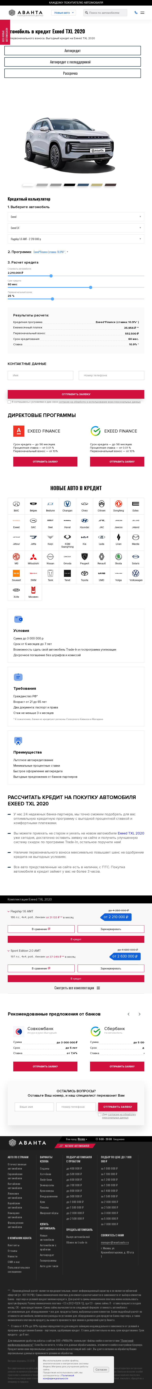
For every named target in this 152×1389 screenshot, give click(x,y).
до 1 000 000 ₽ (75, 1202)
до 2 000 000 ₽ (75, 1213)
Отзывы (12, 1250)
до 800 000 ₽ (74, 1190)
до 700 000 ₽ (74, 1185)
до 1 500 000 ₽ (75, 1207)
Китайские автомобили (15, 1185)
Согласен (101, 1369)
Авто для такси (49, 1266)
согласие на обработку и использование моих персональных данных (100, 402)
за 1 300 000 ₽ (109, 1185)
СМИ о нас (14, 1262)
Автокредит (47, 1255)
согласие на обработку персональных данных (119, 1116)
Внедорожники (49, 1196)
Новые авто (62, 12)
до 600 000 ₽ (74, 1179)
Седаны (44, 1168)
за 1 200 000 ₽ (109, 1179)
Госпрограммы (48, 1260)
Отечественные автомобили (17, 1166)
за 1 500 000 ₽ (109, 1196)
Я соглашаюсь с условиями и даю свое (76, 402)
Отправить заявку (76, 394)
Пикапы (44, 1207)
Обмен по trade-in (76, 1242)
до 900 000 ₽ (74, 1196)
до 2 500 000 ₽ (75, 1218)
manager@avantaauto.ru (115, 1242)
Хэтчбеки (45, 1174)
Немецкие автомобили (15, 1215)
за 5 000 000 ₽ (109, 1218)
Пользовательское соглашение (19, 1269)
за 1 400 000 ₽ (109, 1190)
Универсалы (47, 1185)
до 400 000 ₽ (74, 1168)
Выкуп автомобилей (78, 1237)
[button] (128, 1014)
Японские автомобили (15, 1195)
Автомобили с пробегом (48, 1247)
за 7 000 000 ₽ (109, 1224)
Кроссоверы (47, 1190)
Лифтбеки (46, 1179)
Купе (42, 1202)
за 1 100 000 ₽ (109, 1174)
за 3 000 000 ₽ (109, 1213)
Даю (119, 1116)
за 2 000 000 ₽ (109, 1202)
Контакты (13, 1245)
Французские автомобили (16, 1224)
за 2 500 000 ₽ (109, 1207)
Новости (13, 1256)
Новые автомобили (47, 1237)
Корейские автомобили (15, 1205)
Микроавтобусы (49, 1213)
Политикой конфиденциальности (58, 1377)
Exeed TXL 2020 (131, 833)
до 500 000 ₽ (74, 1174)
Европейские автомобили (15, 1176)
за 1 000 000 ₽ (109, 1168)
